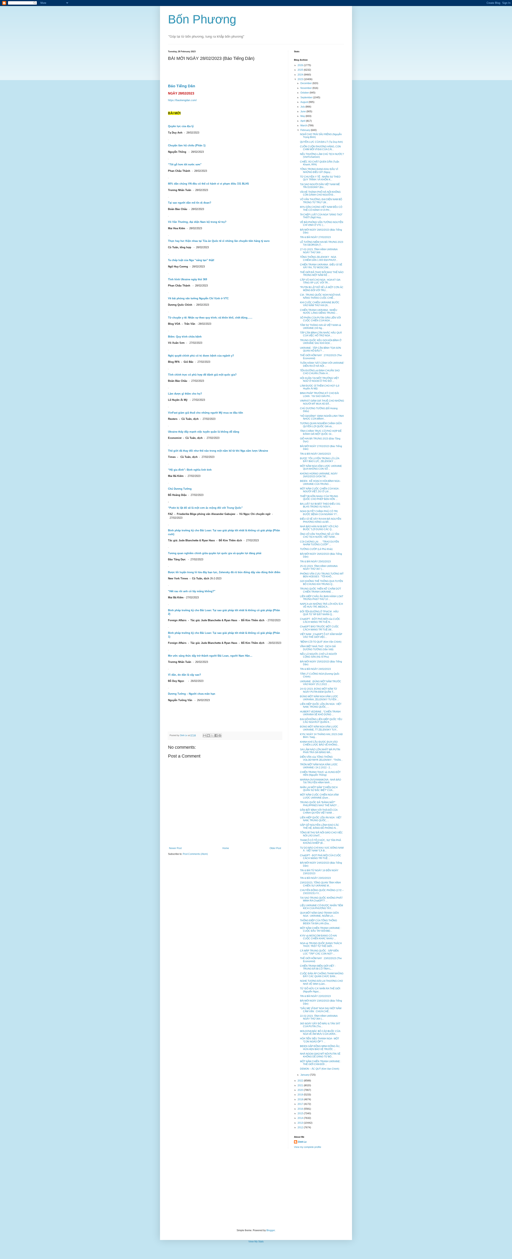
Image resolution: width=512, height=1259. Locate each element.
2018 (301, 1099)
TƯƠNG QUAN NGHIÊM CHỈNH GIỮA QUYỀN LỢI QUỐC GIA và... (321, 425)
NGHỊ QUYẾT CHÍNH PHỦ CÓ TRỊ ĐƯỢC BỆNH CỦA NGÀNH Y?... (319, 512)
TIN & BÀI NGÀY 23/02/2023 (315, 878)
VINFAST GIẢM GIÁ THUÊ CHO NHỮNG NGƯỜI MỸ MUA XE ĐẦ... (322, 402)
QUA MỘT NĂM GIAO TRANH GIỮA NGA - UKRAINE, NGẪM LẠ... (319, 914)
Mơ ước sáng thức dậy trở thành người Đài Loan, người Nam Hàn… (210, 655)
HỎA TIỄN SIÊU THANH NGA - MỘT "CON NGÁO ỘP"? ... (319, 1040)
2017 (301, 1104)
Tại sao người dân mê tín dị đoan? (189, 202)
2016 (301, 1108)
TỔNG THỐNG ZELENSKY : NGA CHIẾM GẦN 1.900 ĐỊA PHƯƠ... (319, 258)
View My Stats (256, 1241)
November (306, 88)
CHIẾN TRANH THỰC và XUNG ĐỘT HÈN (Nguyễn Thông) (320, 773)
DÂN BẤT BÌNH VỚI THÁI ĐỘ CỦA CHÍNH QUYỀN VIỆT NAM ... (318, 811)
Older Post (275, 848)
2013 (301, 1122)
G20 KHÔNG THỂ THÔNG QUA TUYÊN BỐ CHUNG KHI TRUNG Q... (321, 582)
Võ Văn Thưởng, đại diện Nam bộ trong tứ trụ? (197, 221)
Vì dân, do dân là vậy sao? (184, 674)
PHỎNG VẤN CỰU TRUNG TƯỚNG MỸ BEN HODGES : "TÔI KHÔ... (322, 575)
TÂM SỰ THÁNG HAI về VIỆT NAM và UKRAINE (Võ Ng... (320, 326)
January (305, 1074)
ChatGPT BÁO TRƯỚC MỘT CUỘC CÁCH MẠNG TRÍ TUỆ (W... (319, 628)
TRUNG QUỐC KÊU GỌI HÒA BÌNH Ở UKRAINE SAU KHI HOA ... (320, 342)
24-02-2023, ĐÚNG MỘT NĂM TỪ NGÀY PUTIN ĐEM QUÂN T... (318, 690)
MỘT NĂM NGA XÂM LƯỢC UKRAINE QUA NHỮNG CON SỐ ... (321, 467)
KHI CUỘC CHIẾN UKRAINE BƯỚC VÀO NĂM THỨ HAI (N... (319, 304)
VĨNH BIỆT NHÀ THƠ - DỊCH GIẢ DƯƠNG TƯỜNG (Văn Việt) (318, 648)
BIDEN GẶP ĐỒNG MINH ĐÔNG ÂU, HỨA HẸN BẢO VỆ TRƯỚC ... (320, 1047)
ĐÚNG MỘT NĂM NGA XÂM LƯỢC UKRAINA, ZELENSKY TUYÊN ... (319, 698)
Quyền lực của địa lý (181, 126)
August (304, 102)
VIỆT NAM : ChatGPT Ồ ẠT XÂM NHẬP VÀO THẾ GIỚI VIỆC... (321, 635)
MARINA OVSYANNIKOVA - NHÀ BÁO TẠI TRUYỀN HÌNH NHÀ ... (320, 781)
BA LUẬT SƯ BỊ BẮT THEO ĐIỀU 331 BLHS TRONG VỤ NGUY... (320, 505)
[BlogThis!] (208, 735)
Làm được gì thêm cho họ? (185, 393)
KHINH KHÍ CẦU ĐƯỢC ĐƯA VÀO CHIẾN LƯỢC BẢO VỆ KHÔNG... (319, 743)
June (303, 111)
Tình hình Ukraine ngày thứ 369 (187, 279)
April (303, 121)
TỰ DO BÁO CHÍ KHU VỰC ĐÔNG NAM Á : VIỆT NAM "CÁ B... (322, 849)
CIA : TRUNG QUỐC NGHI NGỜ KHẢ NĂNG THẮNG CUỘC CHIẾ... (320, 296)
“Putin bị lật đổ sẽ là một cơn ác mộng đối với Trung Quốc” (206, 507)
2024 (301, 74)
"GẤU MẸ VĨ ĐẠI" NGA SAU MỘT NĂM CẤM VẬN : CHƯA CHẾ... (320, 1010)
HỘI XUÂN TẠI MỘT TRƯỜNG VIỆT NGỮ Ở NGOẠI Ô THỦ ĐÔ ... (319, 379)
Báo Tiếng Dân (181, 86)
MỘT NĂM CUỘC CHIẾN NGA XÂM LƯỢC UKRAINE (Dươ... (319, 796)
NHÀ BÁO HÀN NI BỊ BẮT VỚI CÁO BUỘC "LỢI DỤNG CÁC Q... (319, 528)
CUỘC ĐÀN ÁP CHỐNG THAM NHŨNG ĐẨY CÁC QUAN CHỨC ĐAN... (321, 975)
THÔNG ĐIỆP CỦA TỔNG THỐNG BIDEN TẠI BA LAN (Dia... (318, 922)
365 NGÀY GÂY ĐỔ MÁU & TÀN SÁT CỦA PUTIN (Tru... (320, 1025)
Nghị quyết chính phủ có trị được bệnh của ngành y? (201, 355)
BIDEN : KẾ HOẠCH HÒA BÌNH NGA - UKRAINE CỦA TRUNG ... (320, 482)
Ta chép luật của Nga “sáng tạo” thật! (191, 260)
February (305, 130)
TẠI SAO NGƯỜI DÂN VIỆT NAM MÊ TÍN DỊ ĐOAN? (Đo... (320, 186)
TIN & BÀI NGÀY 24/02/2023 (315, 669)
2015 (301, 1113)
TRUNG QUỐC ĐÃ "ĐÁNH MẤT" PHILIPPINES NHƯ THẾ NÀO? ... (319, 804)
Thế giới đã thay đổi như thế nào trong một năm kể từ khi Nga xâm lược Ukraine (218, 450)
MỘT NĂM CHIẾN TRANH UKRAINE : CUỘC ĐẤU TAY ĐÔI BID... (320, 929)
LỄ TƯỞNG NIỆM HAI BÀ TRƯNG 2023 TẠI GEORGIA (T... (321, 243)
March (304, 125)
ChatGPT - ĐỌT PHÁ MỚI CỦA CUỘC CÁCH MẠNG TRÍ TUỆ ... (320, 857)
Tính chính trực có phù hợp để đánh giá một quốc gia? (202, 374)
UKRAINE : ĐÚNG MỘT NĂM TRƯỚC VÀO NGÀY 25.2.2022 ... (320, 683)
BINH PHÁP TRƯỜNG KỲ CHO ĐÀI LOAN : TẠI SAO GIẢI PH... (319, 394)
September (306, 97)
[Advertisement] (256, 1189)
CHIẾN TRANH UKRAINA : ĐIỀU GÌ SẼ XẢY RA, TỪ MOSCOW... (321, 266)
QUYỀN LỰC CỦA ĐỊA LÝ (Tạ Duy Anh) (321, 142)
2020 (301, 1090)
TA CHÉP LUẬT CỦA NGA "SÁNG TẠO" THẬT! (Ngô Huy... (321, 216)
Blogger (270, 1230)
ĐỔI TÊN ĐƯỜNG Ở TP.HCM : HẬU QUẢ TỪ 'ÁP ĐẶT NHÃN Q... (319, 613)
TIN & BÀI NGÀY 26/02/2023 (315, 453)
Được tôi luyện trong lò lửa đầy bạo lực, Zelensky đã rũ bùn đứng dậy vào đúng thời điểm (224, 572)
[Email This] (205, 735)
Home (225, 848)
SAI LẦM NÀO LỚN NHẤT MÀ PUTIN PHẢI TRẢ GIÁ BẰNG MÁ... (320, 751)
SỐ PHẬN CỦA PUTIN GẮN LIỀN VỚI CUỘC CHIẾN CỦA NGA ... (320, 319)
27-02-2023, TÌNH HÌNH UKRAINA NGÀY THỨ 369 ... (318, 251)
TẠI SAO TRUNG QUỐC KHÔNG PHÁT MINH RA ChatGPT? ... (321, 899)
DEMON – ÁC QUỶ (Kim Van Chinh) (319, 1068)
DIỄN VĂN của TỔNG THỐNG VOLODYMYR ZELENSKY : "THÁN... (321, 758)
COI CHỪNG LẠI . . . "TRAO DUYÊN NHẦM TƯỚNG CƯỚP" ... (319, 543)
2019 (301, 1094)
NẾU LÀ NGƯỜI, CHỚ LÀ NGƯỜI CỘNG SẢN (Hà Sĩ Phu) (318, 655)
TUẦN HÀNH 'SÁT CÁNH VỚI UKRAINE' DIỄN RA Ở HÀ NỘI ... (322, 364)
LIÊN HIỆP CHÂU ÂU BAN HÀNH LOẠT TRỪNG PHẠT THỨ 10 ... (321, 598)
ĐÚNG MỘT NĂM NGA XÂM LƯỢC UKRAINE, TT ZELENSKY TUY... (319, 728)
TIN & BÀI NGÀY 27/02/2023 (315, 237)
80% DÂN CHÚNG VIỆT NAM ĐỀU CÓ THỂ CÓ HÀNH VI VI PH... (321, 208)
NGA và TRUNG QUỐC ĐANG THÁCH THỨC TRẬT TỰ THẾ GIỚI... (321, 945)
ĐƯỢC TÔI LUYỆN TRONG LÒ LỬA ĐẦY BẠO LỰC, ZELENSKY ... (319, 460)
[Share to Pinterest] (220, 735)
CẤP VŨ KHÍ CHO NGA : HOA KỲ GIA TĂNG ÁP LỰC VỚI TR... (320, 281)
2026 (301, 65)
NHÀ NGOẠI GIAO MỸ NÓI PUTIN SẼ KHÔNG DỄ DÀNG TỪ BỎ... (320, 1055)
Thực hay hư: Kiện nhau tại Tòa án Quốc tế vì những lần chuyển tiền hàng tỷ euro (219, 240)
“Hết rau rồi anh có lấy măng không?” (191, 591)
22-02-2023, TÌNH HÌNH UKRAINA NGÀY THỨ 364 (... (318, 1017)
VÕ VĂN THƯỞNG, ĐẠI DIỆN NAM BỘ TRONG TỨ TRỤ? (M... (321, 201)
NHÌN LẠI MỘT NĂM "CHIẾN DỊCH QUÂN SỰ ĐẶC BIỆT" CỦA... (319, 789)
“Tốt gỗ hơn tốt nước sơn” (185, 164)
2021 (301, 1085)
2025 (301, 69)
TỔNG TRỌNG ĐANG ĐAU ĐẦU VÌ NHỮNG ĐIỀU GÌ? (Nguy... (319, 170)
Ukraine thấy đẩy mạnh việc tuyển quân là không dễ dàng (203, 431)
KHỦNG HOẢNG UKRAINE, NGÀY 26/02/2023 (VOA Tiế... (319, 475)
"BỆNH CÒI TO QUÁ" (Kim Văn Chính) (320, 641)
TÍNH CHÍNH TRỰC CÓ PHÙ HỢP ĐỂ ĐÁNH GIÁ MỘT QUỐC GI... (321, 432)
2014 (301, 1118)
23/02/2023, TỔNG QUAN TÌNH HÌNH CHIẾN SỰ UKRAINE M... (320, 884)
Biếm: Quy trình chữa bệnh (185, 336)
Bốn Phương (202, 19)
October (305, 92)
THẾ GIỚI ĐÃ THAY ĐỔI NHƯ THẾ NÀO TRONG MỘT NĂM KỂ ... (321, 273)
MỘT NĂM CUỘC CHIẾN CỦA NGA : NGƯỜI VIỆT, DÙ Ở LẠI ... (320, 490)
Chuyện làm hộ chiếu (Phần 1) (186, 145)
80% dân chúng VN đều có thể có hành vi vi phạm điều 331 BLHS (208, 183)
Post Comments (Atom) (195, 854)
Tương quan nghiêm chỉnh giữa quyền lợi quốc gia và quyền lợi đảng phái (214, 553)
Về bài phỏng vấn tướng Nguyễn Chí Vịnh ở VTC (198, 298)
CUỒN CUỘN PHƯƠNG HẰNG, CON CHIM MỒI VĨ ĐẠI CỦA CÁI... (320, 148)
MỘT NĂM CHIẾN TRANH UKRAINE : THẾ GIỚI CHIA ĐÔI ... (320, 1063)
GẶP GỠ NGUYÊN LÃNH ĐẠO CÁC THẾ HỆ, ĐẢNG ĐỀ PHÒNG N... (319, 826)
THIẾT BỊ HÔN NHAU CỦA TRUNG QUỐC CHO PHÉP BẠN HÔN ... (319, 497)
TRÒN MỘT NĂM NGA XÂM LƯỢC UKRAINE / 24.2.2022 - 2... (319, 766)
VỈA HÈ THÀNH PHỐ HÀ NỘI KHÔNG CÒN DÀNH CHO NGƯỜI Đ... (320, 193)
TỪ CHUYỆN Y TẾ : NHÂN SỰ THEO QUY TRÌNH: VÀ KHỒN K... (320, 178)
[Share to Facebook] (216, 735)
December (306, 83)
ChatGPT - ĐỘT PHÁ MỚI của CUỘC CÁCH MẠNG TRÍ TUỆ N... (320, 620)
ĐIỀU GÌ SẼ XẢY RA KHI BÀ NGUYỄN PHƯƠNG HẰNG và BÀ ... (320, 520)
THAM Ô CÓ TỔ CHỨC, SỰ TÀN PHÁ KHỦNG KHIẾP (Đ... (320, 841)
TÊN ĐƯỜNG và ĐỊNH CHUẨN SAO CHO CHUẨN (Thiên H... (320, 372)
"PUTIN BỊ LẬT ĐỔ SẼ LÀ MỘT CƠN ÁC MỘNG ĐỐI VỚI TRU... (321, 288)
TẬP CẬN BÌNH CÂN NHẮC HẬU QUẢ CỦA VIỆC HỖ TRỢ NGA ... (321, 334)
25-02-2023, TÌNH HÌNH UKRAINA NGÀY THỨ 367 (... (318, 567)
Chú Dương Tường (180, 488)
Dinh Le (184, 735)
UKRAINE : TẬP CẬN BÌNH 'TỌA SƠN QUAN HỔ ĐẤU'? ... (320, 349)
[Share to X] (212, 735)
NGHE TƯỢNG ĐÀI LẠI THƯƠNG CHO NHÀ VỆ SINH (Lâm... (321, 982)
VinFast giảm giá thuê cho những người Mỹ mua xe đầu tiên (205, 412)
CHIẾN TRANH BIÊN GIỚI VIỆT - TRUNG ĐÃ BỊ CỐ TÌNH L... (318, 967)
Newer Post (175, 848)
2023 (301, 79)
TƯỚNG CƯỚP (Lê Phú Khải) (316, 549)
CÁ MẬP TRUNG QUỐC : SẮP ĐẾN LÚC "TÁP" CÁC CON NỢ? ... (319, 952)
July (302, 106)
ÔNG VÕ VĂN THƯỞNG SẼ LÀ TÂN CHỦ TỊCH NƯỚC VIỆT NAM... (319, 535)
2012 (301, 1127)
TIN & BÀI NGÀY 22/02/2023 (315, 996)
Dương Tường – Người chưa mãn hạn (191, 693)
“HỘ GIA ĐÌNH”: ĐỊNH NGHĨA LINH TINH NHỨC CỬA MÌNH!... (322, 417)
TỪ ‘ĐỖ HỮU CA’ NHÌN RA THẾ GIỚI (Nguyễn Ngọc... (320, 990)
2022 (301, 1080)
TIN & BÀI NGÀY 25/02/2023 (315, 561)
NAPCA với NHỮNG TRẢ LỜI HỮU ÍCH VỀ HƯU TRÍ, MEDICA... (321, 605)
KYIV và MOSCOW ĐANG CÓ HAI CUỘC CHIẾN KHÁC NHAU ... (318, 937)
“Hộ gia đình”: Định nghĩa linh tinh (190, 469)
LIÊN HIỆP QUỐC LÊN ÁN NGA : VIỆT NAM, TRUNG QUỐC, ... (320, 705)
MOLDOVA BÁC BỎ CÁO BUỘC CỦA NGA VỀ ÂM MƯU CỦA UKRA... (320, 1032)
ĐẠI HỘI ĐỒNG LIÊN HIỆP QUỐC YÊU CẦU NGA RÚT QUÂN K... (321, 720)
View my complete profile (307, 1147)
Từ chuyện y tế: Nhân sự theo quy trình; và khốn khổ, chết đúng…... (210, 317)
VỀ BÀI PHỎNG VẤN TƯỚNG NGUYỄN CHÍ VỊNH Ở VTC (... (321, 223)
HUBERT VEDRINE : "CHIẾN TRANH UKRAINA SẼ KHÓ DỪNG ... (320, 713)
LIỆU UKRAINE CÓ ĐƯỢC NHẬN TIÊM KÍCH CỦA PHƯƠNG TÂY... (321, 907)
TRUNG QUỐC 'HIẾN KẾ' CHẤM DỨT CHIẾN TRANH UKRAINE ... (320, 590)
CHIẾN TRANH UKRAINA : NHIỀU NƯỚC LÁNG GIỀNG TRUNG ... (319, 311)
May (303, 116)
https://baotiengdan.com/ (182, 100)
